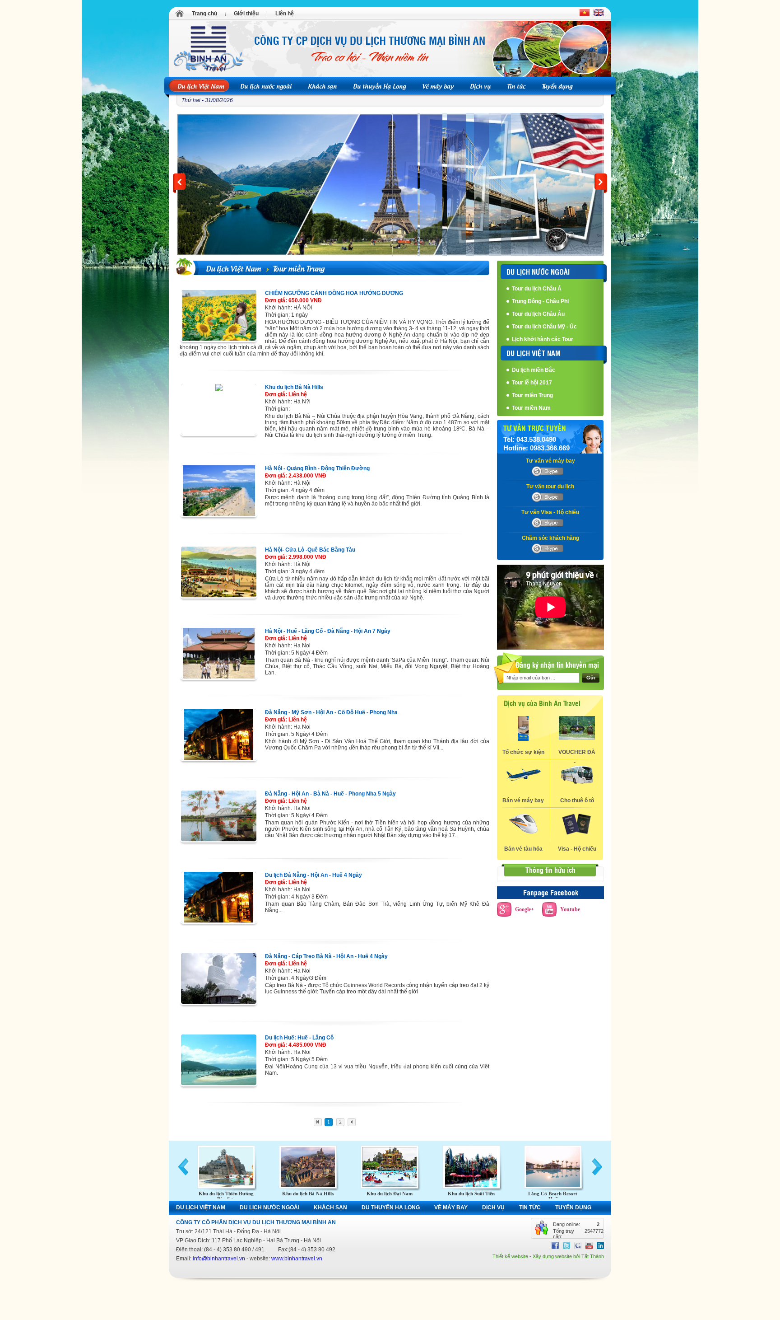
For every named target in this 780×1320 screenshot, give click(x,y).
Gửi (590, 677)
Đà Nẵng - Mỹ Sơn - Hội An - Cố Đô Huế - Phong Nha (331, 712)
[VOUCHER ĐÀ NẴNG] (577, 738)
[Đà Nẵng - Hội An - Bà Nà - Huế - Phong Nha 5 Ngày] (218, 816)
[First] (317, 1122)
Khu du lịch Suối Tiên (471, 1193)
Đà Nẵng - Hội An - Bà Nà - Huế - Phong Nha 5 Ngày (330, 794)
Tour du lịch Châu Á (537, 289)
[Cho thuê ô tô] (577, 784)
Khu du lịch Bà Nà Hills (294, 387)
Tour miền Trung (299, 267)
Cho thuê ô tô (577, 800)
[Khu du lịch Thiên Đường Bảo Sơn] (226, 1167)
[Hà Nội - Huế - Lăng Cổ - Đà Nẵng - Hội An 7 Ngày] (218, 653)
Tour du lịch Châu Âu (538, 314)
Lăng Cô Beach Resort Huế (552, 1196)
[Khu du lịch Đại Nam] (389, 1167)
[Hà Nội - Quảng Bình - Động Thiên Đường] (218, 490)
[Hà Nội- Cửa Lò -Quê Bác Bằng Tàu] (218, 572)
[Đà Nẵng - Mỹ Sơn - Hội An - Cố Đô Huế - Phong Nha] (218, 734)
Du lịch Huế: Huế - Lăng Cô (299, 1037)
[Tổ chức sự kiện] (523, 739)
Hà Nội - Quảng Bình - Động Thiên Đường (317, 468)
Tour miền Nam (531, 408)
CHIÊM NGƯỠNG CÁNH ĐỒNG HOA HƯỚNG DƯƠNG (334, 293)
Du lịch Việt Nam (233, 267)
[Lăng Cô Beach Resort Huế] (553, 1167)
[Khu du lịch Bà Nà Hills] (218, 409)
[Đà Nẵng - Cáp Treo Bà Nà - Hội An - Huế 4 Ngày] (218, 978)
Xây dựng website (552, 1256)
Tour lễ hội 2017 (532, 382)
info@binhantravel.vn (219, 1258)
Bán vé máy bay (523, 800)
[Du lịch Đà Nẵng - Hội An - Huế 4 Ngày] (218, 897)
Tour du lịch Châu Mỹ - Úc (544, 326)
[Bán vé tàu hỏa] (523, 832)
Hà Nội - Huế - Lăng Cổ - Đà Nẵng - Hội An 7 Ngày (327, 631)
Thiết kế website (510, 1256)
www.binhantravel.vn (296, 1258)
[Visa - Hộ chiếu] (577, 834)
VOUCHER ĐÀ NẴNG (576, 756)
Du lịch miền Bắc (533, 370)
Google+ (524, 909)
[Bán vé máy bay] (523, 784)
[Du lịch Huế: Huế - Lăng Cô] (218, 1059)
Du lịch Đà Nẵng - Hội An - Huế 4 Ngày (313, 875)
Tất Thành (592, 1256)
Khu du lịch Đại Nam (390, 1193)
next (600, 183)
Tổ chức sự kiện (523, 752)
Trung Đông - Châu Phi (540, 301)
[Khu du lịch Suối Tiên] (471, 1167)
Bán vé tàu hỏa (523, 849)
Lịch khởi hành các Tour (542, 339)
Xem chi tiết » (201, 245)
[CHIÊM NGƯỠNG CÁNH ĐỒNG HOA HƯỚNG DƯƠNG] (218, 315)
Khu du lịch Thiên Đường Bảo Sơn (226, 1196)
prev (179, 183)
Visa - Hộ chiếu (577, 849)
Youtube (570, 909)
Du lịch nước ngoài (538, 271)
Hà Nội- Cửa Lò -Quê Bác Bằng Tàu (310, 550)
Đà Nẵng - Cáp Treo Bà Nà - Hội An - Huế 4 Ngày (326, 956)
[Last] (351, 1122)
